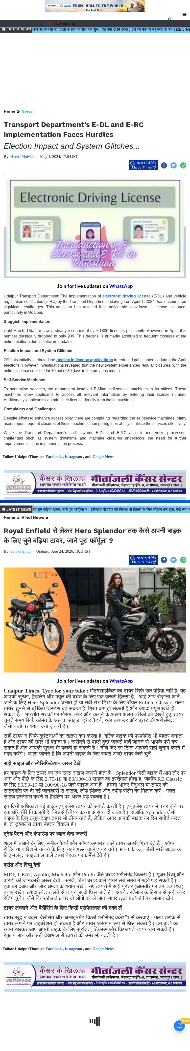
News (27, 111)
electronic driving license (126, 296)
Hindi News (33, 517)
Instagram (73, 457)
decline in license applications (84, 360)
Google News (103, 457)
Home (9, 111)
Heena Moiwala (22, 156)
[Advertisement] (95, 71)
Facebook (54, 457)
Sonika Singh (20, 551)
